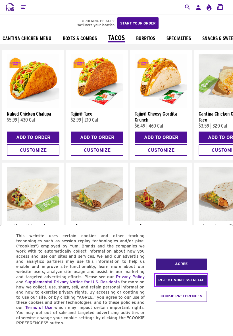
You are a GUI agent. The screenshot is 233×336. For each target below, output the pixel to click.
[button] (23, 7)
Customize (33, 150)
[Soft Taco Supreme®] (161, 219)
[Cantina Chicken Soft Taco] (33, 219)
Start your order (138, 23)
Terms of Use (38, 307)
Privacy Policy (130, 276)
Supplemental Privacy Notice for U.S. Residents (72, 281)
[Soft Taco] (97, 219)
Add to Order (33, 137)
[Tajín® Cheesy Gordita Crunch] (161, 106)
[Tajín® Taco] (97, 106)
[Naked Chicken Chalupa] (33, 106)
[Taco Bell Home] (10, 7)
